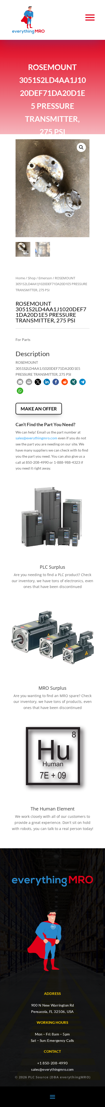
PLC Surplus (52, 567)
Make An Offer (39, 408)
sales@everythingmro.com (36, 438)
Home (20, 278)
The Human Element (52, 809)
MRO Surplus (52, 688)
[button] (81, 147)
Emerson (45, 278)
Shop (32, 278)
